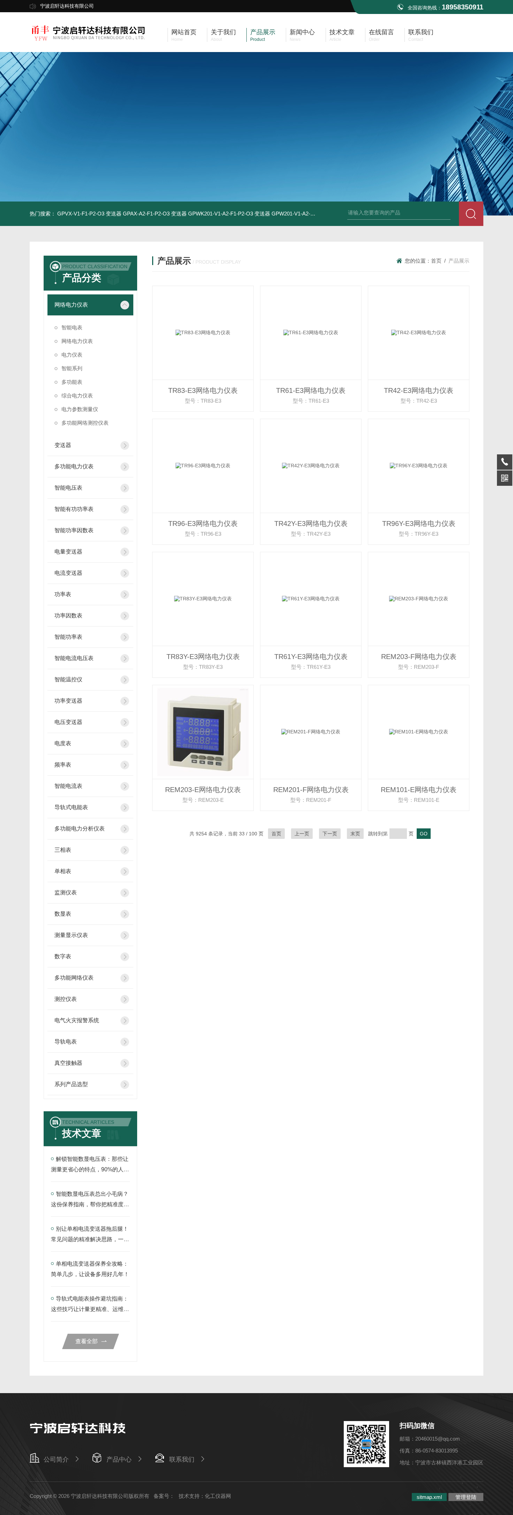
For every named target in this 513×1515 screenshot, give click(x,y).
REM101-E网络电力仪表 (418, 789)
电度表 (62, 743)
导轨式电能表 (71, 807)
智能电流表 (68, 786)
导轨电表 (65, 1042)
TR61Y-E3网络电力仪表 (311, 656)
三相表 (62, 850)
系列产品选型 (71, 1084)
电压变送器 (68, 722)
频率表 (62, 765)
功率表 (62, 594)
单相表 (62, 871)
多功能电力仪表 (74, 466)
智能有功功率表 (74, 509)
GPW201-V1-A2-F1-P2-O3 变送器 (311, 214)
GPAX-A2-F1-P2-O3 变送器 (155, 214)
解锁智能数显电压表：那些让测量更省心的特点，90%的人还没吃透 (90, 1169)
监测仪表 (65, 892)
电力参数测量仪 (79, 409)
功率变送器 (68, 701)
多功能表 (71, 382)
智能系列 (71, 368)
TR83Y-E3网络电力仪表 (203, 656)
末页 (355, 833)
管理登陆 (465, 1497)
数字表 (62, 956)
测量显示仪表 (71, 935)
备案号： (164, 1496)
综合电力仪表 (77, 395)
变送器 (62, 445)
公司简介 (56, 1459)
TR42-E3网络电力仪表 (418, 390)
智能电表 (71, 327)
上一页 (302, 833)
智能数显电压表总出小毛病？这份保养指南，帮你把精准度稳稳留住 (90, 1204)
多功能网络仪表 (74, 978)
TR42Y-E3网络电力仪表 (311, 523)
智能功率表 (68, 637)
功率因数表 (68, 616)
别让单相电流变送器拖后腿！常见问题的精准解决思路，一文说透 (90, 1239)
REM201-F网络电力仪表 (311, 789)
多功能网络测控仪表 (85, 423)
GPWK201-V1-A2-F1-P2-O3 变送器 (229, 214)
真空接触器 (68, 1063)
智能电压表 (68, 488)
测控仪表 (65, 999)
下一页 (329, 833)
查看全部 (86, 1341)
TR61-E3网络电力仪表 (310, 390)
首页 (436, 261)
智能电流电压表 (74, 658)
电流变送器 (68, 573)
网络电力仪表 (71, 305)
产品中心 (119, 1459)
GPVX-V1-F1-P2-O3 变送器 (89, 214)
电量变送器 (68, 552)
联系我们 (181, 1459)
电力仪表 (71, 355)
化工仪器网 (218, 1496)
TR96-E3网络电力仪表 (203, 523)
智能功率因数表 (74, 530)
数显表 (62, 914)
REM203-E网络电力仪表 (203, 789)
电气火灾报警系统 (76, 1020)
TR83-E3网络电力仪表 (203, 390)
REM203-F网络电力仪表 (418, 656)
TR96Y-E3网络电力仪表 (418, 523)
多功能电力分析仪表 (79, 829)
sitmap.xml (429, 1497)
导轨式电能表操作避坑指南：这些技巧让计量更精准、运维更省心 (90, 1309)
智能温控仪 (68, 679)
